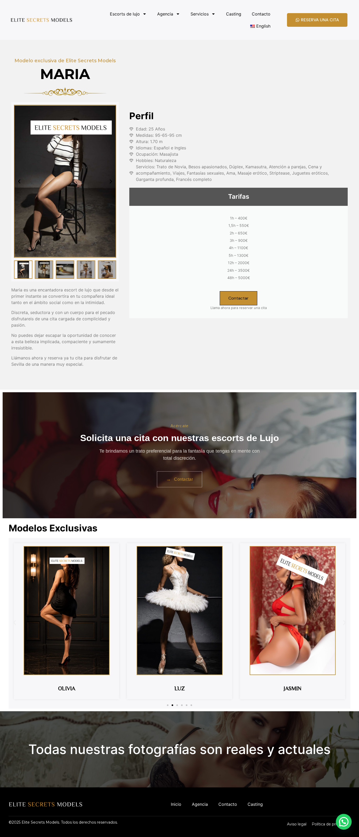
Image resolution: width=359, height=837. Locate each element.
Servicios (200, 14)
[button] (19, 181)
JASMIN (179, 688)
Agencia (165, 14)
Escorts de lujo (125, 14)
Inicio (176, 804)
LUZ (66, 688)
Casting (233, 14)
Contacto (261, 14)
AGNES (292, 688)
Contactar (238, 298)
